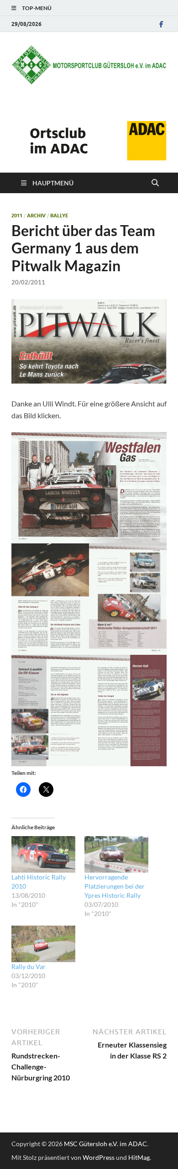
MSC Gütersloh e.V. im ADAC (105, 1144)
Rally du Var (28, 966)
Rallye (59, 215)
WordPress (99, 1157)
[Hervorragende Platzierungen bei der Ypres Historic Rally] (116, 854)
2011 (16, 215)
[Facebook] (161, 24)
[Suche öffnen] (155, 183)
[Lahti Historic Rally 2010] (43, 854)
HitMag (139, 1157)
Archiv (36, 215)
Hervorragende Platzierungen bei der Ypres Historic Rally (114, 886)
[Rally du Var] (43, 944)
